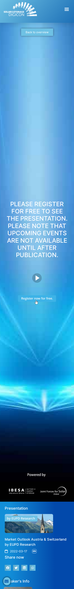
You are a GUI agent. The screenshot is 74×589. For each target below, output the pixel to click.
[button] (66, 9)
